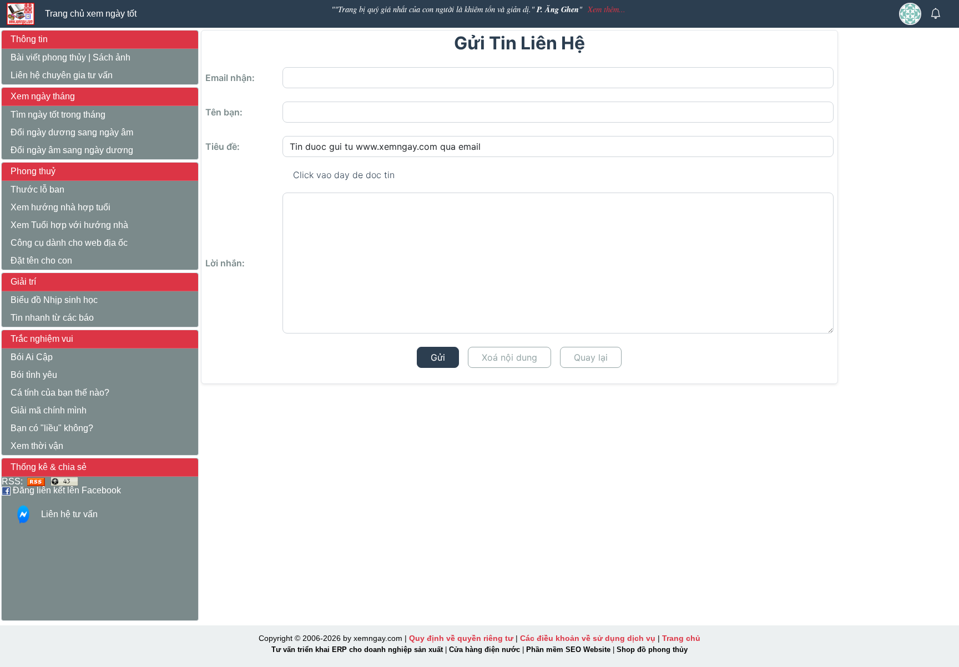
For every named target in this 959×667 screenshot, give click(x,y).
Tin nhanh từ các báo (52, 317)
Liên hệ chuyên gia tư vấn (62, 75)
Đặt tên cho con (41, 260)
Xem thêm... (606, 9)
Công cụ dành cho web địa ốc (69, 242)
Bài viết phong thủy (48, 57)
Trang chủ (681, 638)
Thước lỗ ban (37, 189)
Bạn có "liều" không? (52, 428)
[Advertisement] (898, 205)
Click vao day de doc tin (344, 174)
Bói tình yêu (34, 375)
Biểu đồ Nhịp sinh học (54, 300)
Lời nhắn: (225, 263)
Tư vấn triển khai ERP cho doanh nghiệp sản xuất (357, 649)
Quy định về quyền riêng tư (461, 638)
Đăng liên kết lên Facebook (66, 490)
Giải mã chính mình (49, 410)
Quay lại (591, 357)
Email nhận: (230, 77)
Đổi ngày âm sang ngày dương (72, 150)
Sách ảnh (111, 57)
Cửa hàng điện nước (484, 649)
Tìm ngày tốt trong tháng (58, 114)
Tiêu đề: (222, 146)
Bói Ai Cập (32, 357)
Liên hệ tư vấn (69, 514)
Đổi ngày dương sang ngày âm (72, 132)
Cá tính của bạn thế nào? (60, 392)
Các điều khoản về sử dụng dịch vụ (587, 638)
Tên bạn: (224, 112)
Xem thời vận (37, 446)
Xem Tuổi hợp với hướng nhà (69, 225)
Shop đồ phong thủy (652, 649)
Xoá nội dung (509, 357)
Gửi (438, 357)
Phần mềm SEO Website (568, 649)
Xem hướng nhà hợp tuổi (60, 207)
